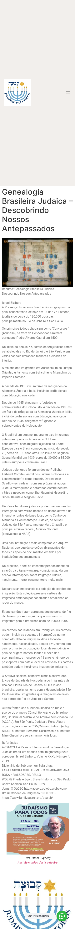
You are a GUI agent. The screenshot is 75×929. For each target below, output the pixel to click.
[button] (68, 93)
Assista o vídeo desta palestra (38, 862)
